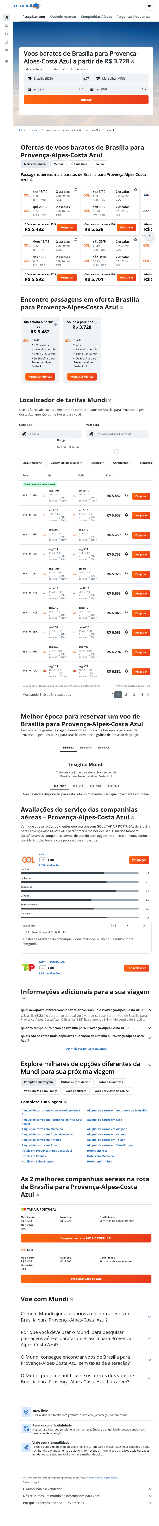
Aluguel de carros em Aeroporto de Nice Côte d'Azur (52, 1121)
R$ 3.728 (117, 61)
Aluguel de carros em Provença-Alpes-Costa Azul (51, 1112)
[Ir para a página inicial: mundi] (27, 6)
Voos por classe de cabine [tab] (111, 1091)
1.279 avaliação (49, 865)
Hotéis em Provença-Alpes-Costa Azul (47, 1150)
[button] (6, 6)
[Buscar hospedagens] (7, 26)
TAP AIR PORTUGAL (52, 962)
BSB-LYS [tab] (68, 747)
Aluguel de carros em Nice (104, 1120)
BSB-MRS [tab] (86, 747)
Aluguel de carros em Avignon (107, 1129)
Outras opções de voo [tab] (75, 1082)
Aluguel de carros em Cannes (106, 1134)
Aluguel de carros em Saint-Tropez (110, 1145)
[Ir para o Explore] (7, 50)
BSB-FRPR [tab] (60, 785)
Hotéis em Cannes (34, 1156)
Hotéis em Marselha (100, 1156)
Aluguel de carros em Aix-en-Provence (47, 1134)
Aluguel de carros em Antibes (41, 1140)
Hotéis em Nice (97, 1150)
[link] (40, 377)
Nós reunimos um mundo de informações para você (61, 1496)
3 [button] (134, 694)
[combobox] (80, 69)
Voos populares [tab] (76, 1091)
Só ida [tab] (100, 164)
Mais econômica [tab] (35, 164)
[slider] (116, 451)
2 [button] (126, 694)
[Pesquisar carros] (7, 34)
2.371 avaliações (49, 973)
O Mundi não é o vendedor (42, 1489)
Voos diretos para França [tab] (40, 1091)
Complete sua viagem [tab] (38, 1082)
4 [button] (142, 694)
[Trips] (7, 61)
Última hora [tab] (79, 164)
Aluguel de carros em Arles (39, 1145)
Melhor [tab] (58, 164)
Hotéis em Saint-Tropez (37, 1161)
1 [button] (118, 694)
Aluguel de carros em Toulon (106, 1140)
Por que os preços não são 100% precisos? (54, 1503)
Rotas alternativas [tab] (111, 1082)
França (33, 130)
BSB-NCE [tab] (104, 747)
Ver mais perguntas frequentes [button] (86, 1048)
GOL (41, 854)
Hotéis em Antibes (99, 1161)
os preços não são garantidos (101, 1477)
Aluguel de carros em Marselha (42, 1129)
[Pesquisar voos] (7, 18)
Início (22, 130)
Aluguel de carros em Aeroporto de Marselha (117, 1110)
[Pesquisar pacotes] (7, 42)
